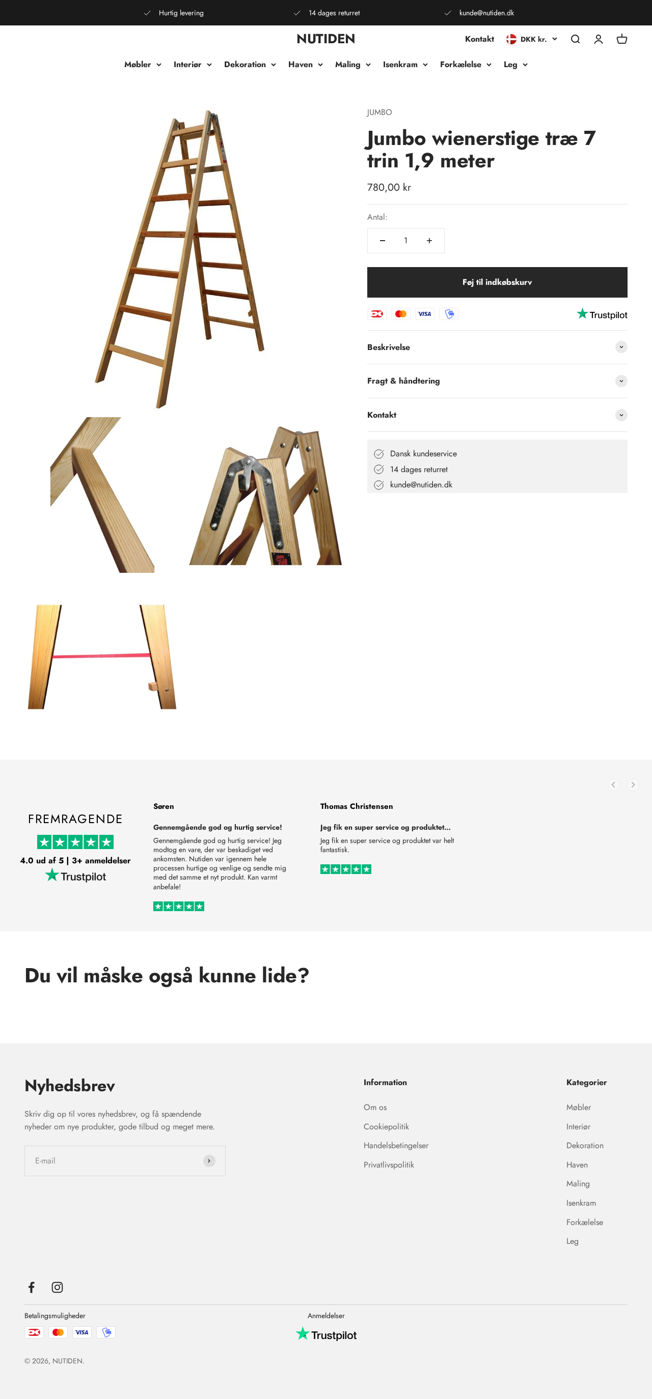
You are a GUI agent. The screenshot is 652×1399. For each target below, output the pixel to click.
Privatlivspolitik (389, 1165)
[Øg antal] (429, 240)
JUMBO (379, 112)
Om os (375, 1107)
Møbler (137, 64)
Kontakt (479, 39)
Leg (511, 64)
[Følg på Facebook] (31, 1287)
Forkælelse (460, 64)
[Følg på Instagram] (57, 1287)
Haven (300, 64)
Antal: (377, 217)
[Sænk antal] (382, 240)
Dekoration (245, 64)
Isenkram (400, 64)
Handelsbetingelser (396, 1145)
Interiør (188, 64)
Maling (348, 64)
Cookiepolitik (386, 1126)
